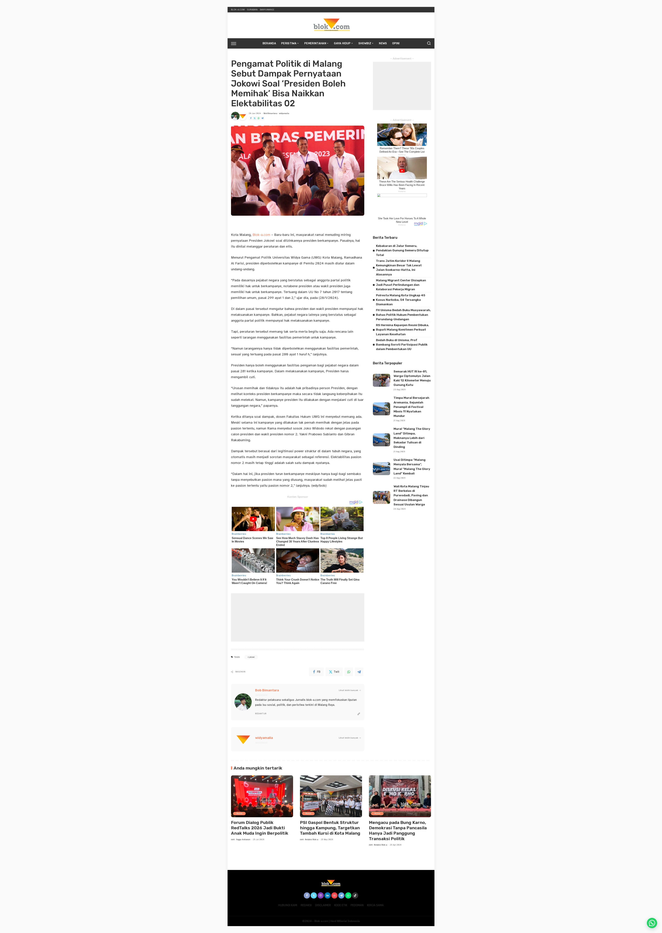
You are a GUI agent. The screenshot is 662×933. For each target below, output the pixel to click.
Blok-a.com (261, 235)
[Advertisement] (297, 617)
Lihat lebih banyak (348, 690)
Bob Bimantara (270, 113)
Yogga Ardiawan (243, 839)
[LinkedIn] (327, 895)
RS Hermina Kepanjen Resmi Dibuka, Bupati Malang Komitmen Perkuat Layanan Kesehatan (402, 329)
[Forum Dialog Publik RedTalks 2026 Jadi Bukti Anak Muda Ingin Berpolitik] (262, 796)
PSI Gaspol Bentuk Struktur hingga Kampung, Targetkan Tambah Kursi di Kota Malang (330, 828)
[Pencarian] (429, 43)
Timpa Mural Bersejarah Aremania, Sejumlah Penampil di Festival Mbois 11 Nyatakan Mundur (411, 407)
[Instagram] (321, 895)
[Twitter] (255, 118)
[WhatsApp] (258, 118)
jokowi (252, 657)
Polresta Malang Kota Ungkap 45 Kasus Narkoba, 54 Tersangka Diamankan (400, 300)
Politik (239, 813)
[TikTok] (355, 895)
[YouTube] (334, 895)
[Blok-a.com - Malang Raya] (331, 25)
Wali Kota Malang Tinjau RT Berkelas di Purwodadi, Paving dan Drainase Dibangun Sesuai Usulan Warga (411, 495)
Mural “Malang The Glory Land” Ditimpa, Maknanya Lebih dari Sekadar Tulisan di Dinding (412, 438)
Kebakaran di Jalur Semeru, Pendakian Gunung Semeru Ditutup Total (402, 250)
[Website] (359, 714)
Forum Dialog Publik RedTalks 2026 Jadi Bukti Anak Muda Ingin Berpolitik (259, 828)
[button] (652, 923)
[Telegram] (262, 118)
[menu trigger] (235, 43)
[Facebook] (251, 118)
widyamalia (284, 113)
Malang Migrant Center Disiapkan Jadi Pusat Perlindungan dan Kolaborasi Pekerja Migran (401, 285)
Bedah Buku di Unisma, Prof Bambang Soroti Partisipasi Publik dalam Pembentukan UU (402, 344)
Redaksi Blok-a (311, 839)
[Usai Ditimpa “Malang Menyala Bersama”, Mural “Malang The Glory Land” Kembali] (381, 468)
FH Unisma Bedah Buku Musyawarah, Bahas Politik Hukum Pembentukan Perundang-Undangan (403, 314)
